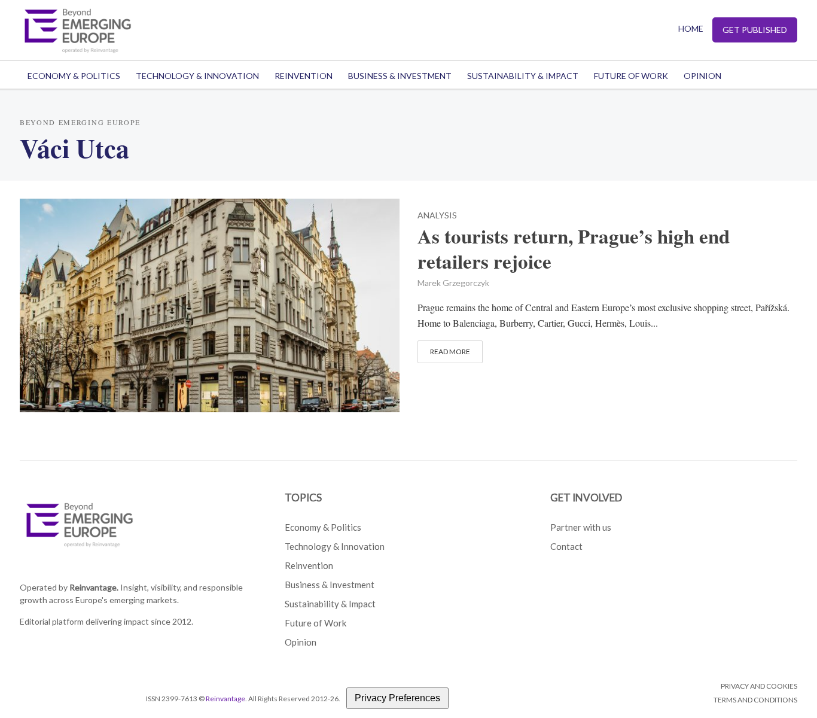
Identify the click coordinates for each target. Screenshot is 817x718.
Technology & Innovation (197, 76)
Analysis (437, 215)
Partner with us (580, 527)
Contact (566, 546)
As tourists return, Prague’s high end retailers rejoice (573, 249)
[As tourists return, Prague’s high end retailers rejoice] (210, 303)
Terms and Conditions (755, 699)
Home (690, 28)
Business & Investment (400, 76)
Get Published (755, 30)
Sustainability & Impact (522, 76)
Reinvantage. (93, 587)
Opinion (702, 76)
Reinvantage (225, 698)
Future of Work (631, 76)
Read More (450, 351)
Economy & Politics (74, 76)
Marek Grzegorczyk (453, 283)
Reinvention (304, 76)
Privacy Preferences (397, 698)
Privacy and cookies (759, 686)
